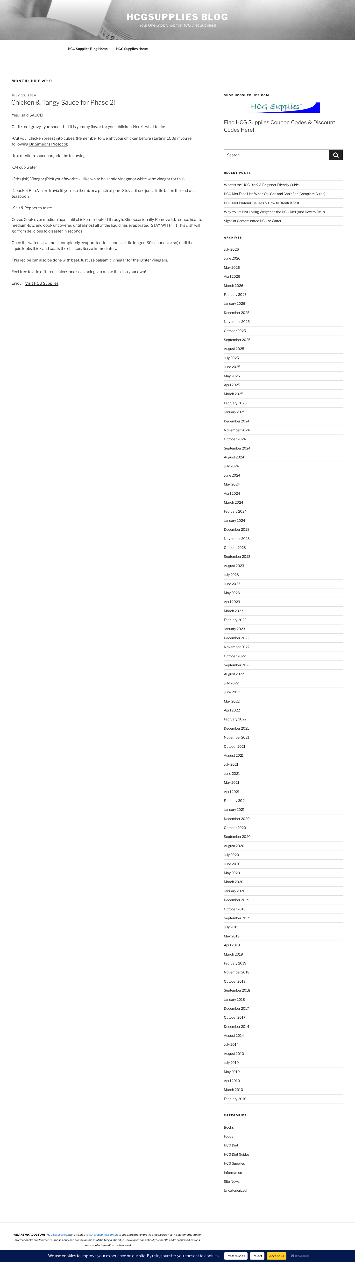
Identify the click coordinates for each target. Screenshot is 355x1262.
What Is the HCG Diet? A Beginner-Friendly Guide (261, 185)
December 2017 (236, 1008)
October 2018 (235, 981)
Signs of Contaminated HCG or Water (252, 221)
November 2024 (237, 430)
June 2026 (232, 258)
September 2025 (237, 340)
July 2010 (231, 1062)
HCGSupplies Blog (177, 17)
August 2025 (234, 349)
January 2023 (234, 629)
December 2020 (237, 819)
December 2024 (236, 421)
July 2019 (231, 927)
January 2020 (234, 891)
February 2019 (235, 963)
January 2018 (234, 999)
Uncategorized (235, 1190)
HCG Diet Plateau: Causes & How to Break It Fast (261, 203)
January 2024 (234, 520)
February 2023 (235, 620)
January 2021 (234, 809)
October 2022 (235, 656)
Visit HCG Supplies (41, 283)
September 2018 (237, 990)
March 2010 (233, 1090)
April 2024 (232, 493)
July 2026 (231, 249)
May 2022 (232, 701)
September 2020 (237, 836)
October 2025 (235, 331)
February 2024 (235, 511)
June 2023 (232, 584)
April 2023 (232, 602)
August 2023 (234, 566)
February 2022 (235, 719)
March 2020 (233, 882)
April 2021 (232, 792)
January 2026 (234, 303)
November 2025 (237, 321)
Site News (232, 1181)
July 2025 (231, 358)
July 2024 (231, 466)
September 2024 (237, 448)
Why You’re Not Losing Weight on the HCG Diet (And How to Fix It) (274, 212)
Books (229, 1127)
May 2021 (231, 782)
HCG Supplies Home (132, 49)
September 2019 (237, 918)
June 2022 (232, 692)
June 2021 (232, 773)
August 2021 (234, 755)
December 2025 (236, 313)
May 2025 (232, 376)
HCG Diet (231, 1145)
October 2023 (235, 547)
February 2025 (235, 403)
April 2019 (232, 945)
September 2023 (237, 556)
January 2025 (234, 412)
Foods (228, 1136)
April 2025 (232, 385)
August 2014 (234, 1035)
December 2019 (236, 900)
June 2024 (232, 475)
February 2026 (235, 294)
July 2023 (231, 575)
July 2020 (231, 855)
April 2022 (232, 710)
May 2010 (232, 1072)
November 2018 (236, 972)
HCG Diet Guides (236, 1154)
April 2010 (232, 1081)
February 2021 (235, 800)
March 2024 (233, 502)
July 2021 (231, 764)
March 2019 (233, 954)
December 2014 (236, 1026)
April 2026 (232, 276)
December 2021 (236, 728)
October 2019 (235, 909)
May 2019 (232, 936)
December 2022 (236, 638)
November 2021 (236, 737)
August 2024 (234, 457)
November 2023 (237, 539)
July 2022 (231, 683)
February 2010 (235, 1099)
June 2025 (232, 367)
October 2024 (235, 439)
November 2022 (236, 647)
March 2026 (233, 285)
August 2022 (234, 674)
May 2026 (232, 267)
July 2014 (231, 1044)
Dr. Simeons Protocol (47, 144)
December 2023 (236, 529)
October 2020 (235, 828)
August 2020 (234, 846)
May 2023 (232, 593)
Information (233, 1172)
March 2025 (233, 394)
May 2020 (232, 873)
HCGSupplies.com (58, 1234)
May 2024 (232, 484)
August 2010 (234, 1054)
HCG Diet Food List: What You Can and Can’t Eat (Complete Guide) (274, 194)
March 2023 (233, 611)
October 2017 (234, 1017)
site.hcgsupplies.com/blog (103, 1234)
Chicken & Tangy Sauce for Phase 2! (63, 102)
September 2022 (237, 665)
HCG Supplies (234, 1163)
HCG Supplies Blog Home (88, 49)
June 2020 (232, 864)
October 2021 (234, 746)
